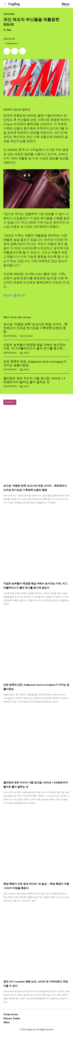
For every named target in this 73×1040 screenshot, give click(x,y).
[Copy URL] (22, 51)
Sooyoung (10, 336)
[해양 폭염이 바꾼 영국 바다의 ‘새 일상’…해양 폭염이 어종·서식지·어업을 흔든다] (36, 843)
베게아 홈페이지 (14, 295)
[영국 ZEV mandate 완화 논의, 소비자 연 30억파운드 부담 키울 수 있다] (36, 941)
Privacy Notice (11, 1018)
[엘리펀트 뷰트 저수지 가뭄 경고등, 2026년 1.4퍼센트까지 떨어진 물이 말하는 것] (36, 742)
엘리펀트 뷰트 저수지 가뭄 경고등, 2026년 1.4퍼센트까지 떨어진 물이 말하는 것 (34, 380)
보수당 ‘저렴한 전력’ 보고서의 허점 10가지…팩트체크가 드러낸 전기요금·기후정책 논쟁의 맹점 (35, 328)
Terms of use (10, 1014)
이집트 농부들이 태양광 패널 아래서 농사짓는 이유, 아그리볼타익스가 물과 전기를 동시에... (34, 346)
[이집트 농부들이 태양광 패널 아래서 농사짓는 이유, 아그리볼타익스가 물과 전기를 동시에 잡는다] (36, 543)
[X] (6, 51)
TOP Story (9, 14)
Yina (9, 30)
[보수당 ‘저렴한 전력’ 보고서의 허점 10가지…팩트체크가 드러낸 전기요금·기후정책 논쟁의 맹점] (36, 445)
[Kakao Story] (14, 51)
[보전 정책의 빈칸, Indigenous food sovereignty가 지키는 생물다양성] (36, 644)
